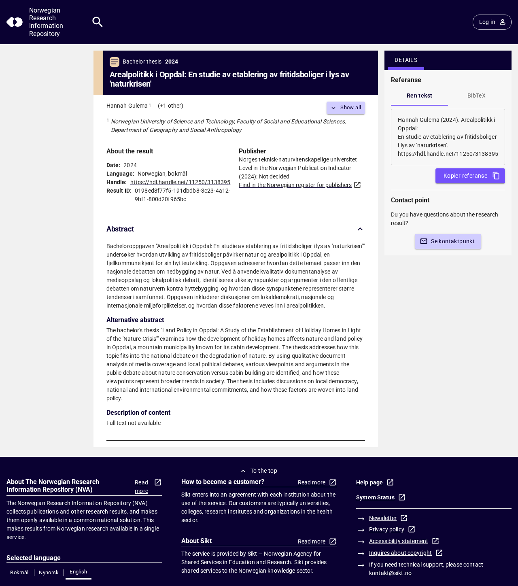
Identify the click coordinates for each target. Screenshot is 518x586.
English (78, 572)
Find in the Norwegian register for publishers (295, 185)
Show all (350, 107)
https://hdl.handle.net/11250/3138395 (180, 182)
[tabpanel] (448, 137)
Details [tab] (406, 60)
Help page (369, 482)
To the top (264, 470)
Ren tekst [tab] (420, 95)
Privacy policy (386, 529)
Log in (487, 22)
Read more (141, 486)
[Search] (97, 22)
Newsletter (383, 518)
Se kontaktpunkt (453, 241)
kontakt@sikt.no (390, 573)
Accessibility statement (398, 541)
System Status (375, 497)
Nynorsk (49, 572)
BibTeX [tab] (476, 95)
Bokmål (19, 572)
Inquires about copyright (400, 553)
